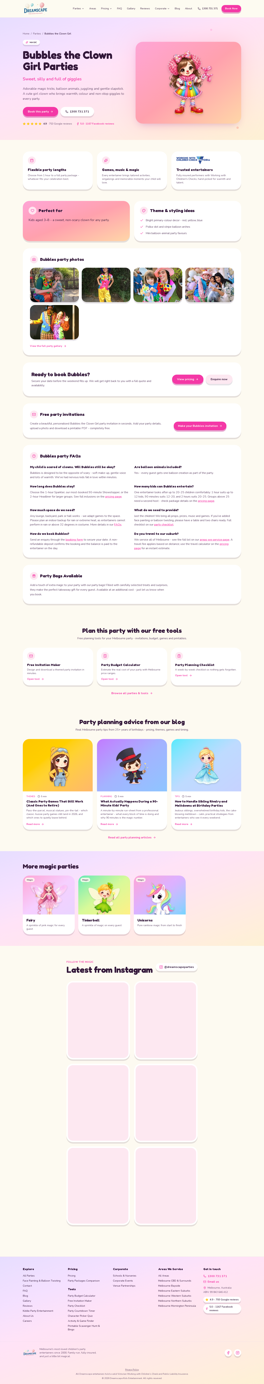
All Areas (163, 1275)
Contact (27, 1285)
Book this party (38, 112)
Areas (92, 8)
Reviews (145, 8)
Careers (27, 1321)
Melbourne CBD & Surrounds (174, 1280)
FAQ (119, 8)
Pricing (105, 8)
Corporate (160, 8)
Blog (177, 8)
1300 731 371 (210, 8)
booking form (74, 540)
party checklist (163, 525)
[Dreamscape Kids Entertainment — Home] (45, 8)
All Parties (29, 1275)
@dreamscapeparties (179, 967)
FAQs (117, 525)
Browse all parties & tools (129, 693)
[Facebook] (228, 1352)
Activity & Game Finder (81, 1321)
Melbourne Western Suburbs (174, 1296)
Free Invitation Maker (80, 1301)
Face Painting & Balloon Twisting (42, 1280)
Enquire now (219, 379)
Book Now (231, 8)
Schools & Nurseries (124, 1275)
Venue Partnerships (124, 1285)
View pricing (185, 379)
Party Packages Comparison (84, 1280)
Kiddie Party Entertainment (38, 1311)
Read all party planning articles (130, 837)
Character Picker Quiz (80, 1316)
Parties (77, 8)
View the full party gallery (46, 346)
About (188, 8)
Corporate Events (123, 1280)
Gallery (131, 8)
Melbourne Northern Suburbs (175, 1301)
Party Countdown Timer (81, 1311)
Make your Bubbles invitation (198, 426)
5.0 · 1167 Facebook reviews (97, 123)
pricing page (113, 497)
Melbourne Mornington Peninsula (177, 1306)
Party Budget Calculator (81, 1296)
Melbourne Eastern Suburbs (174, 1290)
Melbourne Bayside (169, 1285)
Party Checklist (76, 1306)
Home (26, 33)
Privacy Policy (132, 1369)
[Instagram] (237, 1352)
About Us (28, 1316)
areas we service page (214, 540)
